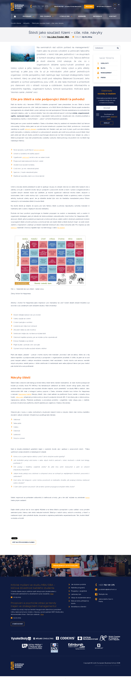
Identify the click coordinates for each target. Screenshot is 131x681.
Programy (27, 16)
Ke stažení (61, 228)
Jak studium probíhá (78, 584)
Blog (103, 68)
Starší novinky (17, 624)
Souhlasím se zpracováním (109, 117)
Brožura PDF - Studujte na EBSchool (68, 6)
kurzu (88, 497)
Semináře (82, 16)
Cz (115, 4)
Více (51, 594)
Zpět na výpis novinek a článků (23, 542)
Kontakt (113, 16)
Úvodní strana (16, 23)
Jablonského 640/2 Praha (106, 600)
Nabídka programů (78, 588)
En (115, 8)
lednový (14, 228)
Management (106, 73)
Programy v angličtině (79, 591)
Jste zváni (19, 397)
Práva (103, 77)
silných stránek (30, 129)
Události (105, 63)
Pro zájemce (45, 16)
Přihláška (89, 6)
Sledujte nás (103, 594)
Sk (118, 4)
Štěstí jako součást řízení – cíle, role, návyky (48, 23)
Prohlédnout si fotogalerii (65, 566)
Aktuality (26, 23)
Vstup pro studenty (104, 6)
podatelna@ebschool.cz (108, 589)
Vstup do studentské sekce (81, 598)
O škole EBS (65, 16)
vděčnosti (25, 157)
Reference (97, 16)
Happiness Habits (24, 394)
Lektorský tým (76, 594)
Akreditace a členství (78, 607)
